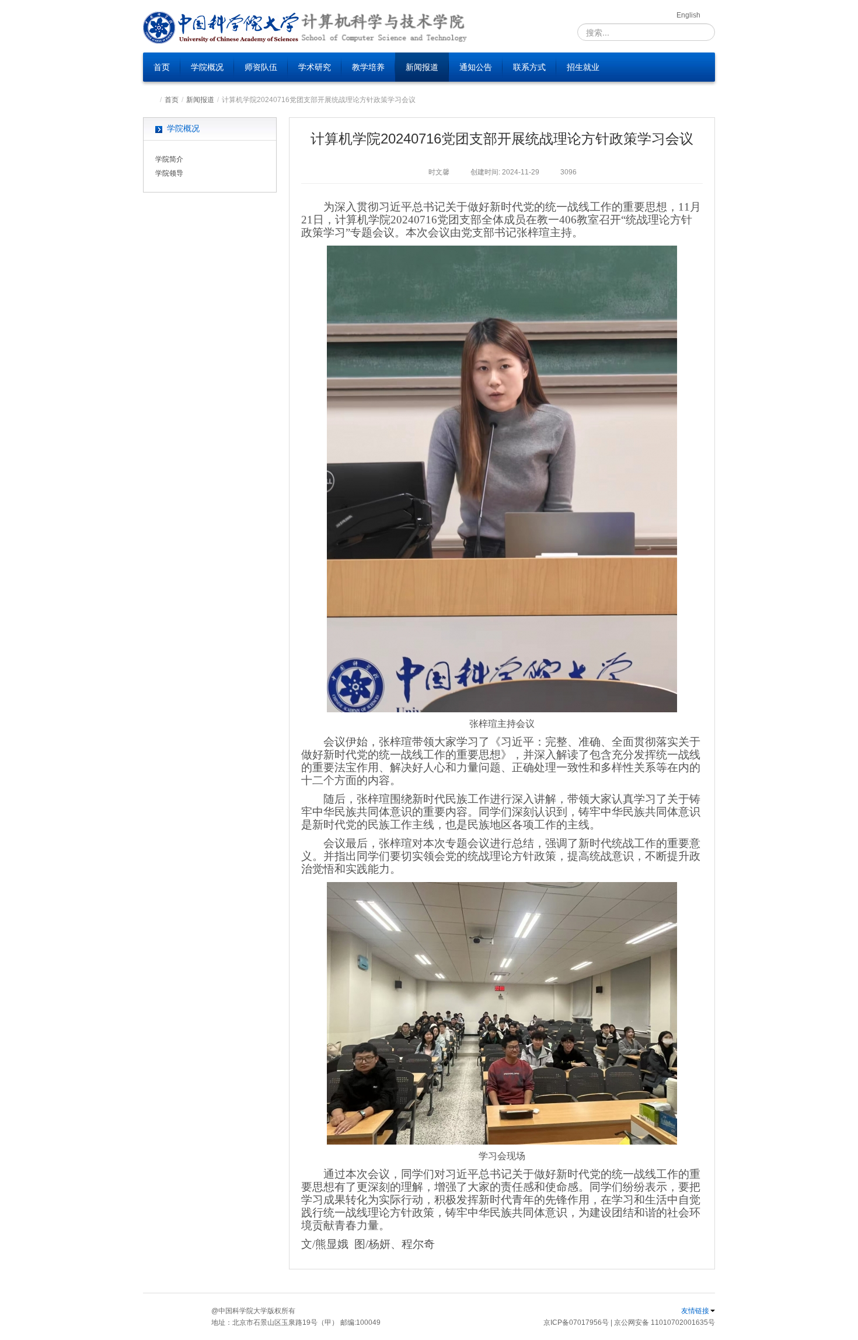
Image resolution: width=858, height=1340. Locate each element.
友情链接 (695, 1311)
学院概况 (207, 67)
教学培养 (368, 67)
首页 (162, 67)
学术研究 (314, 67)
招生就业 (583, 67)
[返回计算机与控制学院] (383, 28)
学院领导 (169, 173)
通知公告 (475, 67)
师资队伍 (261, 67)
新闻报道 (422, 67)
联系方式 (529, 67)
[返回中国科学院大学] (221, 28)
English (688, 15)
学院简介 (169, 159)
